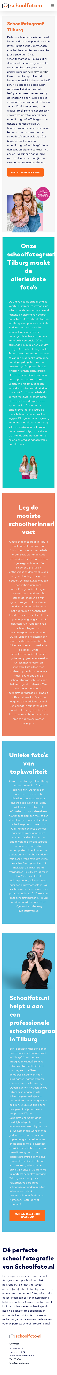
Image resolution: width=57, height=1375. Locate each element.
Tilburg (15, 323)
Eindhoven (37, 1195)
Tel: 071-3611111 (17, 1359)
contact (37, 149)
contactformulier (20, 1161)
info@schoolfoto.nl (19, 1363)
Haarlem (15, 1204)
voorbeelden (34, 885)
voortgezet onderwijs (28, 684)
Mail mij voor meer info (25, 172)
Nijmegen (15, 1199)
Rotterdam (29, 1199)
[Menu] (53, 6)
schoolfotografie (38, 72)
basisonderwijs (38, 671)
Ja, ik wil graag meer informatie (27, 1215)
